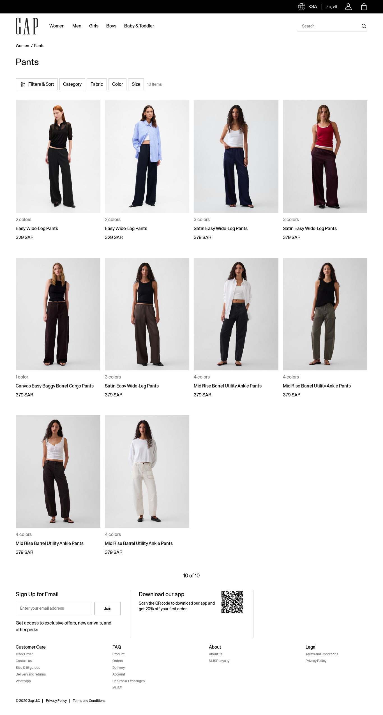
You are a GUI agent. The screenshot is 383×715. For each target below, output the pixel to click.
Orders (117, 661)
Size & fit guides (28, 668)
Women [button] (56, 26)
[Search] (364, 26)
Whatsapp (23, 681)
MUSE (117, 688)
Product (118, 654)
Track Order (24, 654)
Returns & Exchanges (128, 681)
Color (117, 84)
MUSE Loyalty (219, 661)
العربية (331, 6)
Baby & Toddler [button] (139, 26)
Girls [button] (93, 26)
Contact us (24, 661)
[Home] (27, 26)
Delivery (118, 668)
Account (118, 674)
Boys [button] (111, 26)
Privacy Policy (316, 661)
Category (72, 84)
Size (136, 84)
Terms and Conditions (322, 654)
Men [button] (76, 26)
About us (215, 654)
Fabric (97, 84)
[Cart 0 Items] (364, 6)
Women (22, 45)
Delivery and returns (31, 674)
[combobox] (332, 26)
